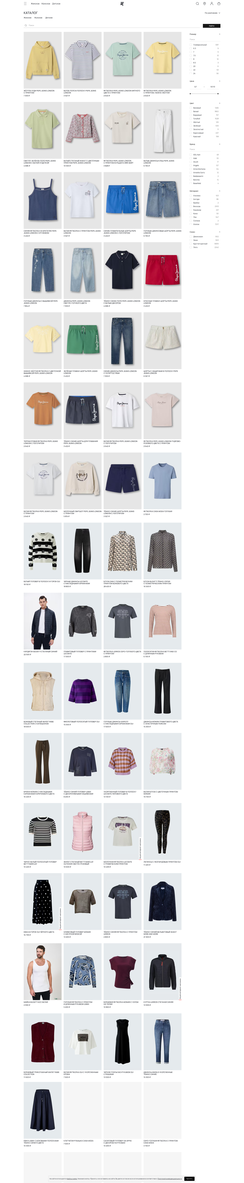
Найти (211, 26)
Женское (35, 3)
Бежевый (197, 108)
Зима (195, 240)
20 (194, 66)
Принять (189, 1179)
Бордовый (197, 115)
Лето (195, 247)
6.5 (194, 48)
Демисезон (198, 236)
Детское (56, 3)
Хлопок (196, 224)
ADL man (196, 154)
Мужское (45, 3)
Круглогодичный (200, 243)
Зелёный (197, 125)
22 (194, 70)
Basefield (197, 183)
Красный (197, 136)
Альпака (196, 195)
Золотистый (198, 129)
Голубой (196, 118)
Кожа (195, 213)
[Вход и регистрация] (211, 4)
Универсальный (200, 44)
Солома (196, 220)
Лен (195, 217)
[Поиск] (197, 4)
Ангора (196, 199)
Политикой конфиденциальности (170, 1179)
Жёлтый (196, 122)
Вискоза (196, 206)
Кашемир (197, 210)
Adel (195, 158)
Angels (196, 165)
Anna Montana (199, 169)
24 (194, 73)
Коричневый (198, 133)
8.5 (194, 62)
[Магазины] (204, 4)
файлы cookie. (72, 1179)
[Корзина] (218, 4)
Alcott (195, 162)
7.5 (194, 55)
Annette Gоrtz (199, 172)
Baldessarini (198, 176)
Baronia (196, 179)
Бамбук (196, 202)
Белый (196, 111)
